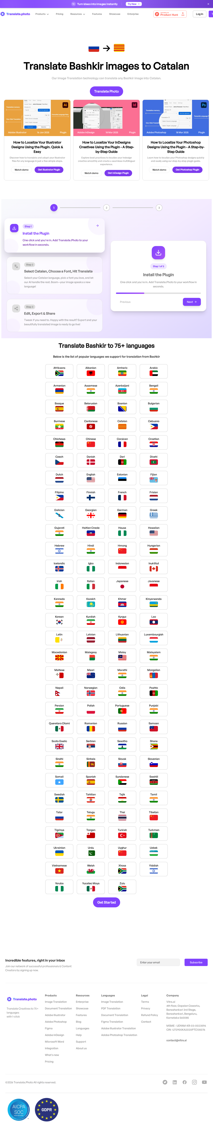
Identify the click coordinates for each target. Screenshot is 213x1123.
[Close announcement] (208, 4)
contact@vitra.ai (176, 1040)
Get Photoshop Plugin (187, 169)
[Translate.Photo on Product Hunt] (170, 14)
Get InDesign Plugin (118, 172)
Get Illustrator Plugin (49, 169)
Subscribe (196, 962)
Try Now (132, 3)
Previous (125, 302)
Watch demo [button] (21, 169)
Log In (199, 14)
